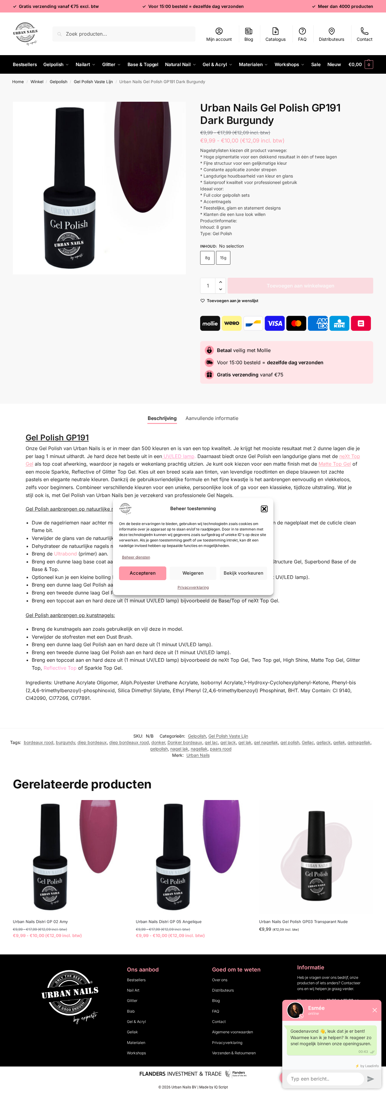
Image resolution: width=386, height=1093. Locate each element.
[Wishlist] (117, 809)
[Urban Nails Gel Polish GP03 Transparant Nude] (316, 857)
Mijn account (219, 39)
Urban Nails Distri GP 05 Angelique (169, 921)
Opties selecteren (69, 948)
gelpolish (159, 748)
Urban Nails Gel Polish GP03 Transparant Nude (303, 921)
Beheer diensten (136, 557)
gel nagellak (266, 742)
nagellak (199, 748)
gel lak (244, 742)
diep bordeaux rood (129, 742)
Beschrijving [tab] (162, 418)
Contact (365, 39)
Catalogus (275, 39)
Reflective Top (60, 668)
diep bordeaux (92, 742)
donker (158, 742)
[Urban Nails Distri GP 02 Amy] (70, 857)
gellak (339, 742)
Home (18, 81)
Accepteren (143, 573)
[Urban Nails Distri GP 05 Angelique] (193, 857)
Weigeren (193, 573)
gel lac (211, 742)
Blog (248, 39)
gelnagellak (359, 742)
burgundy (65, 742)
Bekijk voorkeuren (243, 573)
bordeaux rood (38, 742)
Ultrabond (65, 554)
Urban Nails (198, 755)
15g (223, 257)
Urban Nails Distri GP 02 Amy (40, 921)
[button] (264, 509)
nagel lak (179, 748)
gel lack (228, 742)
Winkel (37, 81)
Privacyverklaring (193, 587)
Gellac (308, 742)
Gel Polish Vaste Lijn (93, 81)
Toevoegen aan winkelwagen (300, 286)
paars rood (221, 748)
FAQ (302, 39)
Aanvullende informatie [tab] (212, 418)
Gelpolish (58, 81)
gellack (323, 742)
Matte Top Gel (335, 464)
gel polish (289, 742)
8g (207, 257)
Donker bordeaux (185, 742)
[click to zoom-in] (99, 188)
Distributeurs (331, 39)
